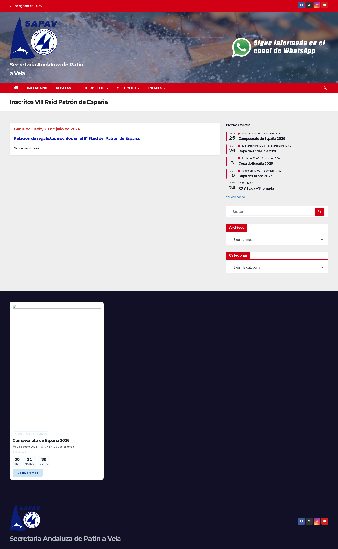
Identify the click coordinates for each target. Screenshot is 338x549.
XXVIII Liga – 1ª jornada (256, 188)
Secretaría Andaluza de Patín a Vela (65, 539)
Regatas (64, 88)
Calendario (37, 88)
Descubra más (27, 472)
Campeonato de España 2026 (261, 139)
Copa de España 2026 (255, 163)
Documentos (94, 88)
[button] (325, 88)
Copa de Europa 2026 (255, 176)
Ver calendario (235, 197)
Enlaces (155, 88)
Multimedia (127, 88)
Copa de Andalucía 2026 (257, 151)
